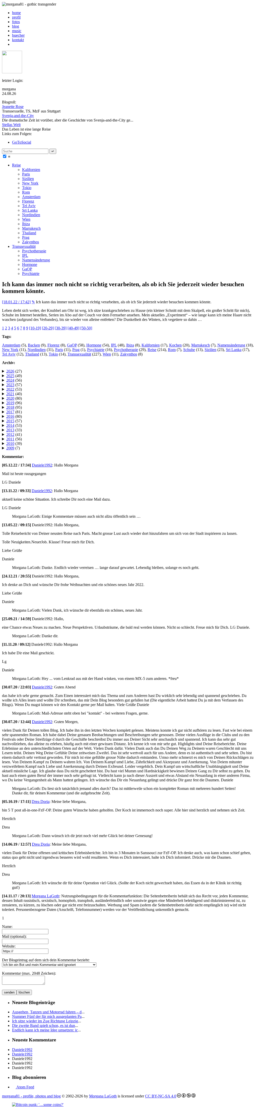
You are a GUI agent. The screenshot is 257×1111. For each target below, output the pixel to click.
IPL (25, 255)
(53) (14, 389)
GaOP (27, 269)
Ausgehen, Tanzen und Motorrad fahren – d (47, 1012)
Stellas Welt (11, 125)
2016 (10, 416)
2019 (10, 403)
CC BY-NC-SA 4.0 (160, 1096)
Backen (34, 345)
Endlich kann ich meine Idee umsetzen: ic (45, 1030)
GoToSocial (21, 142)
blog (15, 26)
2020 (10, 398)
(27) (14, 371)
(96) (14, 403)
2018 (10, 407)
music (16, 31)
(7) (13, 448)
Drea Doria (40, 801)
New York (30, 183)
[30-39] (61, 328)
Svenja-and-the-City (18, 115)
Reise (16, 165)
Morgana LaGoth (45, 896)
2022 (10, 389)
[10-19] (35, 328)
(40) (14, 394)
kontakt (18, 40)
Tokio (26, 188)
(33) (14, 430)
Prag (25, 237)
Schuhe (189, 349)
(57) (14, 385)
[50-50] (86, 328)
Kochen (175, 345)
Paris (26, 174)
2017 (10, 412)
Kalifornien (31, 169)
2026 (10, 371)
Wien (26, 219)
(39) (14, 443)
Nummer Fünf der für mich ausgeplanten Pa (47, 1016)
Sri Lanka (30, 210)
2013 (10, 430)
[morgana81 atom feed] (14, 44)
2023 (10, 385)
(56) (14, 380)
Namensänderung (36, 260)
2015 (10, 421)
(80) (14, 398)
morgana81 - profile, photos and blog (31, 1096)
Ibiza (26, 224)
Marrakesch (31, 228)
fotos (16, 22)
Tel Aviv (29, 206)
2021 (10, 394)
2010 (10, 443)
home (16, 13)
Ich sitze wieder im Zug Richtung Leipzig (45, 1021)
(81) (14, 412)
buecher (18, 35)
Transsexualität (24, 246)
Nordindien (31, 215)
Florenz (28, 201)
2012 (10, 434)
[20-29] (48, 328)
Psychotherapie (34, 251)
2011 (10, 439)
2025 (10, 376)
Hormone (29, 264)
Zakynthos (30, 242)
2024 (10, 380)
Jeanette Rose (13, 106)
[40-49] (73, 328)
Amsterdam (31, 197)
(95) (14, 407)
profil (16, 17)
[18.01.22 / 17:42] (16, 302)
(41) (14, 434)
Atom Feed (25, 1087)
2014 (10, 425)
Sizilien (28, 179)
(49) (14, 376)
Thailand (29, 233)
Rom (26, 192)
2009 (10, 448)
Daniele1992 (42, 465)
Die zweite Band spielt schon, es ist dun (43, 1025)
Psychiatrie (30, 273)
